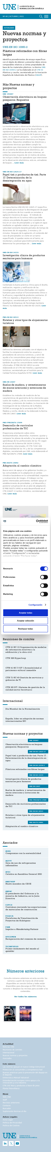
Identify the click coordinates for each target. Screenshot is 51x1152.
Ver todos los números (25, 997)
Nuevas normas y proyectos (15, 1055)
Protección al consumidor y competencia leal (22, 1070)
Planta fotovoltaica (11, 1088)
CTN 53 (40, 70)
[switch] (44, 577)
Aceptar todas (25, 613)
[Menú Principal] (46, 16)
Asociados (7, 1058)
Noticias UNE (8, 1047)
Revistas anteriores (11, 1103)
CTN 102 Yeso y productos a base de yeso (21, 1086)
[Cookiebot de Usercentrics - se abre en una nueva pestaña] (36, 521)
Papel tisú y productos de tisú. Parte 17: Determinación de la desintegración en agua (24, 178)
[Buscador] (41, 16)
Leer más (19, 163)
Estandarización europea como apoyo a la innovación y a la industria (21, 1081)
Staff (5, 1100)
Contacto (7, 1106)
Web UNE (7, 1097)
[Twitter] (11, 1143)
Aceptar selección (25, 621)
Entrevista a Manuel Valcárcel (16, 1078)
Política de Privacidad (12, 1123)
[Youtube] (17, 1143)
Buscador (7, 1108)
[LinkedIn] (5, 1143)
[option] (10, 1017)
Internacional (8, 1053)
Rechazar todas (25, 629)
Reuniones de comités (12, 1050)
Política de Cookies (11, 1125)
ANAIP (38, 75)
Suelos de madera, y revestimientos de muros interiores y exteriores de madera (24, 388)
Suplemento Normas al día (14, 1111)
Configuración (35, 605)
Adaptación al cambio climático (22, 466)
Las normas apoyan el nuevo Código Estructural (24, 1067)
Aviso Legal (8, 1120)
